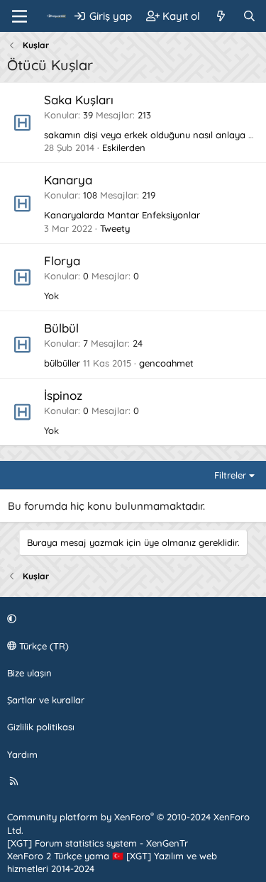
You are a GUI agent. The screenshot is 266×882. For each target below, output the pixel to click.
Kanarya (68, 179)
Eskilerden (123, 147)
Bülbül (61, 327)
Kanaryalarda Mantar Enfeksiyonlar (122, 214)
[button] (131, 618)
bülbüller (62, 363)
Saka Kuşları (78, 99)
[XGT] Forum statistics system (97, 843)
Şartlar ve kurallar (45, 699)
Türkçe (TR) (42, 646)
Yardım (22, 754)
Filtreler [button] (230, 475)
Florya (62, 260)
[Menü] (19, 16)
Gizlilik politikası (40, 726)
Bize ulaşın (29, 673)
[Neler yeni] (221, 15)
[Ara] (249, 15)
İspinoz (63, 395)
